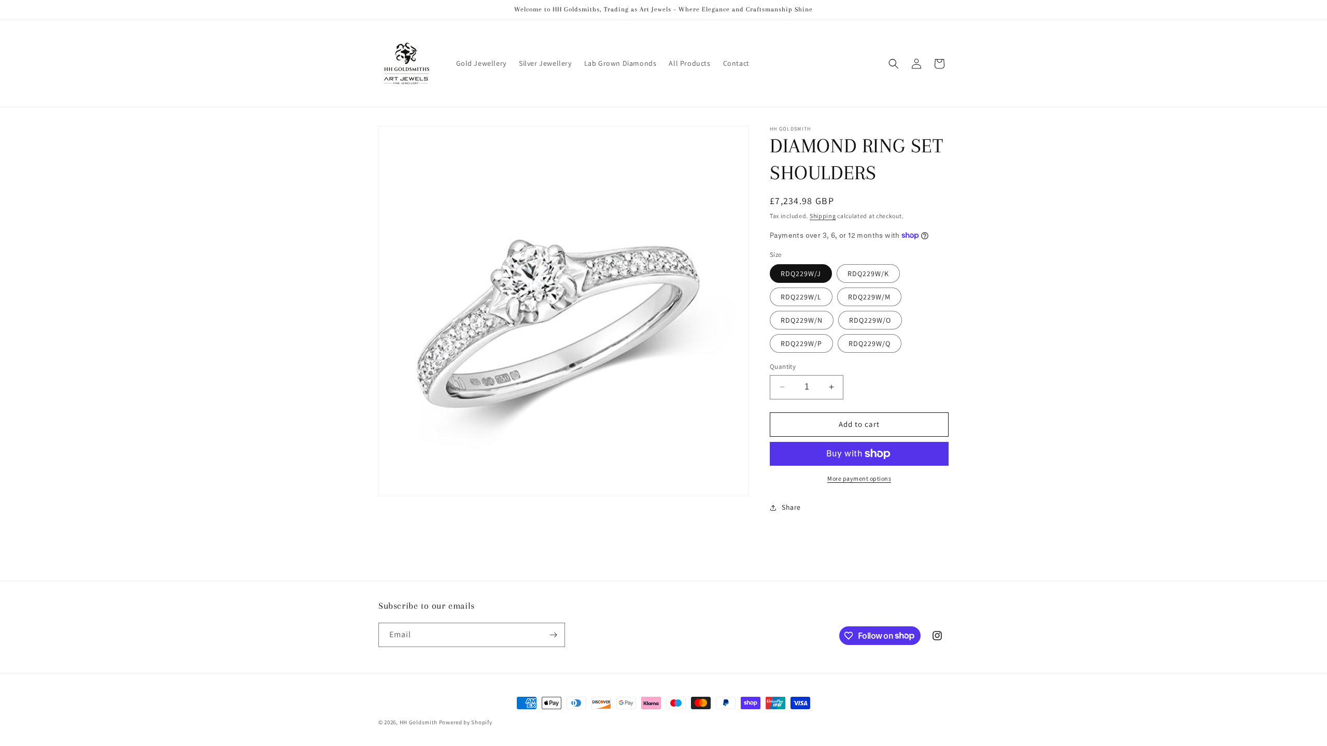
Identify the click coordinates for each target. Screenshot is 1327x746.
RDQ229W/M (869, 297)
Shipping (823, 216)
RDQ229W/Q (870, 343)
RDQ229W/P (801, 343)
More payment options (859, 478)
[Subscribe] (553, 635)
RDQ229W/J (801, 273)
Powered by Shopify (465, 722)
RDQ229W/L (801, 297)
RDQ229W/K (868, 273)
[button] (893, 63)
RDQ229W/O (870, 320)
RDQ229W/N (802, 320)
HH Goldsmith (418, 722)
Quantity (783, 366)
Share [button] (791, 507)
